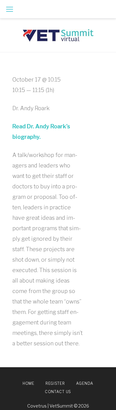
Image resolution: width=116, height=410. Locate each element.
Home (28, 383)
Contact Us (58, 391)
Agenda (84, 383)
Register (55, 383)
